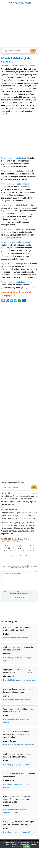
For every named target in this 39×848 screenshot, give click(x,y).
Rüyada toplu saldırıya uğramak (16, 700)
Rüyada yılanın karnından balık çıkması (16, 785)
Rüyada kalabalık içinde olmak (13, 158)
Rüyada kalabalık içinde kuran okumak (17, 282)
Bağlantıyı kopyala (20, 597)
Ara (33, 50)
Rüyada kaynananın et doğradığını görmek (17, 658)
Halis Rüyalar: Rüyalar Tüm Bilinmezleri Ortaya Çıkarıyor (19, 841)
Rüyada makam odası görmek (15, 638)
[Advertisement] (19, 26)
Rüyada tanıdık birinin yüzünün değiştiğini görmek (16, 811)
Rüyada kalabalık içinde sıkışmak (15, 229)
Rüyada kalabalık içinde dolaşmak (15, 184)
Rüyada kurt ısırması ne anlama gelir (18, 745)
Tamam (26, 846)
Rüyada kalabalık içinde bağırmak (15, 171)
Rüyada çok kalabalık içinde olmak (15, 242)
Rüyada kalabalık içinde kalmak (14, 205)
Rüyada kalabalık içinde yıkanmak (15, 263)
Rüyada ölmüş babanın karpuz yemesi (19, 680)
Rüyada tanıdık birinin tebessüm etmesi (16, 720)
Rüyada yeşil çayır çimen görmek (17, 765)
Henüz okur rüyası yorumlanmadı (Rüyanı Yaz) (18, 65)
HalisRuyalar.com (19, 2)
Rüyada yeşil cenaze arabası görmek (18, 832)
